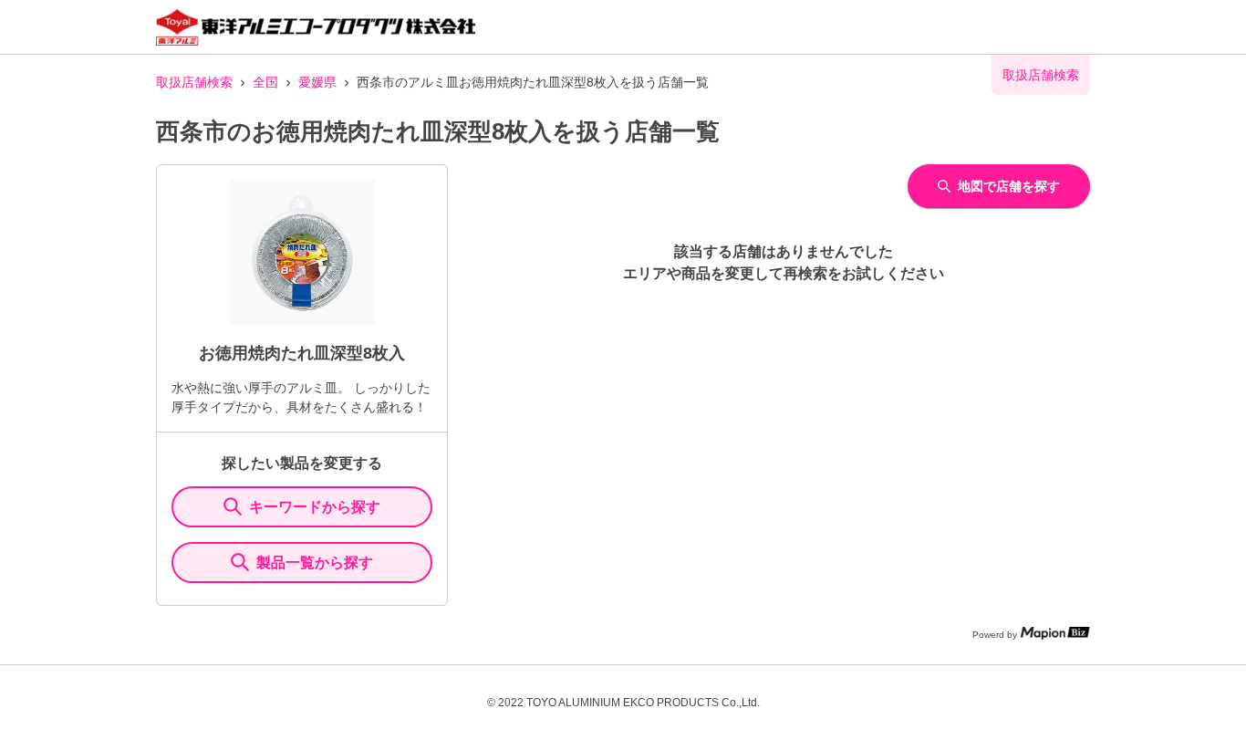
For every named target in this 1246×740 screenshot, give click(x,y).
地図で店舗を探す (1009, 186)
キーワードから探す (314, 507)
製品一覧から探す (314, 562)
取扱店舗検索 (194, 82)
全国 (265, 82)
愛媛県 (317, 82)
